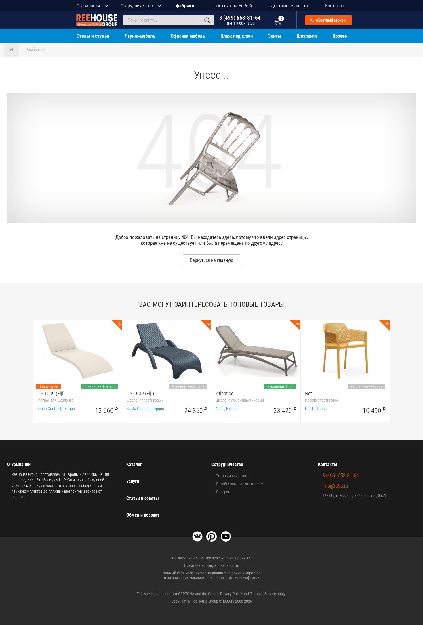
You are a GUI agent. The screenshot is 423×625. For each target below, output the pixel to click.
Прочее (339, 36)
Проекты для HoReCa (233, 6)
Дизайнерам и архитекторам (239, 484)
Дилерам (223, 492)
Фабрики (185, 6)
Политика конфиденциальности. (211, 565)
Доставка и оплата (289, 6)
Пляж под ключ (236, 36)
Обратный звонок (330, 20)
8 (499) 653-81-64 (240, 20)
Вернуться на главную (211, 260)
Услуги (132, 481)
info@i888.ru (335, 486)
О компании (88, 6)
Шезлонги (307, 36)
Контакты (334, 6)
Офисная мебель (188, 36)
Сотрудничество (137, 6)
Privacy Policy (231, 593)
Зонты (274, 36)
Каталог (134, 464)
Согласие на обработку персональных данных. (211, 558)
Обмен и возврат (142, 515)
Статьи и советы (142, 498)
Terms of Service (263, 593)
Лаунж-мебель (140, 36)
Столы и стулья (93, 36)
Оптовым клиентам (232, 475)
